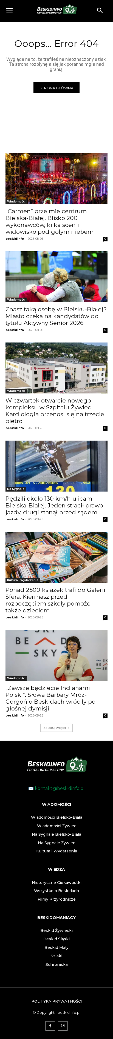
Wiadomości (16, 201)
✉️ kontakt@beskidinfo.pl (56, 788)
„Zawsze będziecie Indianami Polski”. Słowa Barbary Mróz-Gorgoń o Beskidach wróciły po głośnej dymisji (50, 698)
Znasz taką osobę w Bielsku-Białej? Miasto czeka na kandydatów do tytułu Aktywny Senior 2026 (56, 316)
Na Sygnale (15, 489)
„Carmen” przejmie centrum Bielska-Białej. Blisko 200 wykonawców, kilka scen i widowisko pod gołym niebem (49, 221)
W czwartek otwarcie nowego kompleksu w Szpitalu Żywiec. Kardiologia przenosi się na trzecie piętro (54, 410)
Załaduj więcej (54, 728)
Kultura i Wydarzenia (22, 580)
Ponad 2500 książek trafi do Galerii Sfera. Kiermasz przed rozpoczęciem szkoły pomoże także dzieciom (55, 600)
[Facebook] (50, 1026)
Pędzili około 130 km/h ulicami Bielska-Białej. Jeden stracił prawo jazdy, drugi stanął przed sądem (54, 505)
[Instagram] (62, 1026)
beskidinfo (14, 239)
